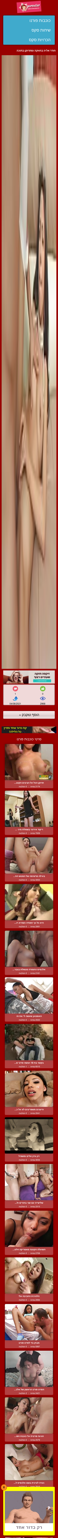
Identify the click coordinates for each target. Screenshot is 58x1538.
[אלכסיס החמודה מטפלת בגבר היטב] (29, 949)
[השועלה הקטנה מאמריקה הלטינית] (29, 1229)
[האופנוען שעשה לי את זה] (29, 995)
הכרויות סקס (40, 39)
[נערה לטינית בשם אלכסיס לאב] (29, 1462)
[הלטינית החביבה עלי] (29, 1275)
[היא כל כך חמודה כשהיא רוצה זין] (29, 902)
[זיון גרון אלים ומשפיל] (29, 1135)
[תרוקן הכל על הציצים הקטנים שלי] (29, 762)
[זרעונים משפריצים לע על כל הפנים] (29, 1089)
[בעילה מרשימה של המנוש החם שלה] (29, 855)
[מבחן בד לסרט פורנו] (29, 1322)
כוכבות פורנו (40, 20)
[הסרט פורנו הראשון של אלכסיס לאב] (29, 1369)
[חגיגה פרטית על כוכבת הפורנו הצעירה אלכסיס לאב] (29, 1415)
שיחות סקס (41, 30)
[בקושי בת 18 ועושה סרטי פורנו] (29, 1042)
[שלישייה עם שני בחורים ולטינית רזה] (29, 1182)
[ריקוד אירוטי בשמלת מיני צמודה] (29, 809)
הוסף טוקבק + (29, 714)
